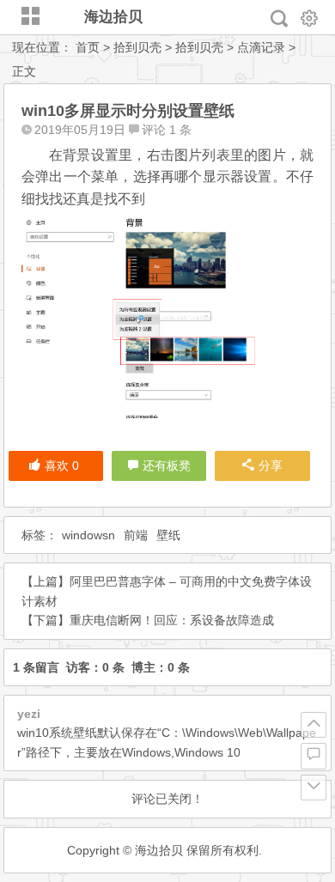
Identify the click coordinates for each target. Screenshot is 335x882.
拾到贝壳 (137, 47)
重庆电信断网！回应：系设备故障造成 (172, 620)
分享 (271, 465)
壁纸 (168, 535)
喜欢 (62, 465)
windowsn (88, 535)
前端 (136, 535)
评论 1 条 (167, 130)
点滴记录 (261, 47)
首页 (88, 47)
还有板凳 (167, 465)
